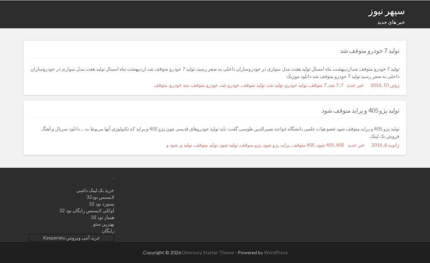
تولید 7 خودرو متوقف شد (369, 50)
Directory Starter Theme (208, 252)
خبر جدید (355, 85)
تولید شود (229, 145)
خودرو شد (230, 85)
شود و (172, 145)
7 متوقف (318, 85)
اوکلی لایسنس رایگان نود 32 (86, 210)
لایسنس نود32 (100, 197)
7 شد (334, 85)
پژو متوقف (250, 145)
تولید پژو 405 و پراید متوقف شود (360, 110)
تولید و (186, 145)
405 (340, 145)
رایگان (108, 230)
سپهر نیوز (387, 10)
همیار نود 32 (102, 217)
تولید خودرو (296, 85)
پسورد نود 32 (101, 203)
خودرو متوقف (204, 85)
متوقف (161, 85)
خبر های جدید (391, 22)
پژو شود (271, 145)
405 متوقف (303, 145)
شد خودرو (179, 85)
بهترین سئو (103, 224)
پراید (285, 145)
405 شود (325, 145)
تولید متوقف (253, 85)
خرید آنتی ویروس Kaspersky (71, 237)
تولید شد (275, 85)
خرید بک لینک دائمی (95, 190)
